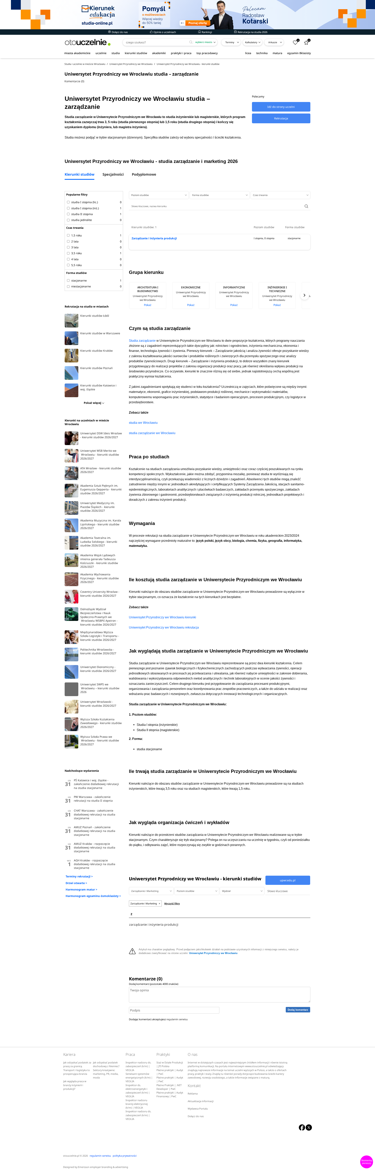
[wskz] (187, 14)
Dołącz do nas (119, 32)
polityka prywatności (125, 1155)
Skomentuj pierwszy (366, 1162)
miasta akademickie (77, 53)
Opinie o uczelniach (164, 32)
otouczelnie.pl (71, 1155)
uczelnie (101, 53)
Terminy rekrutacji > (79, 876)
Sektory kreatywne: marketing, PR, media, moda (105, 1073)
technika (262, 53)
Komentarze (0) (74, 81)
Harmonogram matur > (81, 889)
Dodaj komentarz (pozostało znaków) (153, 984)
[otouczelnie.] (87, 42)
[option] (150, 295)
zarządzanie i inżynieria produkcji (153, 924)
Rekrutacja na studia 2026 (252, 32)
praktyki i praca (181, 53)
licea (248, 53)
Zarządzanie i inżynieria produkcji (154, 238)
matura (277, 53)
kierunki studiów (136, 53)
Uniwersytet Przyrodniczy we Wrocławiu (213, 953)
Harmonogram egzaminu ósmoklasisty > (93, 896)
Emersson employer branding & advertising (103, 1167)
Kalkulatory (251, 42)
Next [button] (304, 295)
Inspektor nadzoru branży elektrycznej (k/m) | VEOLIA (137, 1104)
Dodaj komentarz (298, 1009)
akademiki (159, 53)
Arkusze (272, 42)
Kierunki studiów (79, 175)
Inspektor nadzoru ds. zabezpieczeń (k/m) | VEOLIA (138, 1066)
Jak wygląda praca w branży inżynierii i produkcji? (74, 1085)
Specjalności (113, 175)
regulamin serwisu (177, 1019)
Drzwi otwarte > (76, 883)
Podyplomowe (144, 175)
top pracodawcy (207, 53)
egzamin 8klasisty (299, 53)
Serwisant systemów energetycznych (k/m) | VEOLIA (139, 1077)
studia (116, 53)
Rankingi (206, 32)
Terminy (229, 42)
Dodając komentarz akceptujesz (158, 1019)
